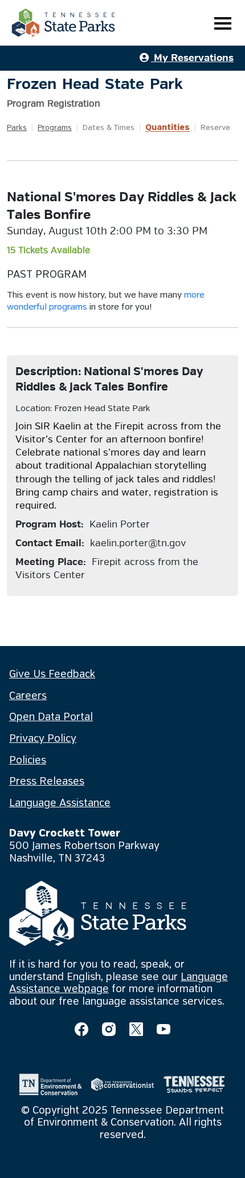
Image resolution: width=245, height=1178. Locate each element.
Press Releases (46, 782)
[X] (136, 1029)
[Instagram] (109, 1029)
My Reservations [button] (192, 58)
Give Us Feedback (52, 674)
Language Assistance (60, 803)
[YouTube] (163, 1029)
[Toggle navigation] (223, 23)
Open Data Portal (51, 717)
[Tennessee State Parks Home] (63, 22)
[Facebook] (81, 1029)
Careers (28, 696)
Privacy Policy (42, 739)
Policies (27, 760)
